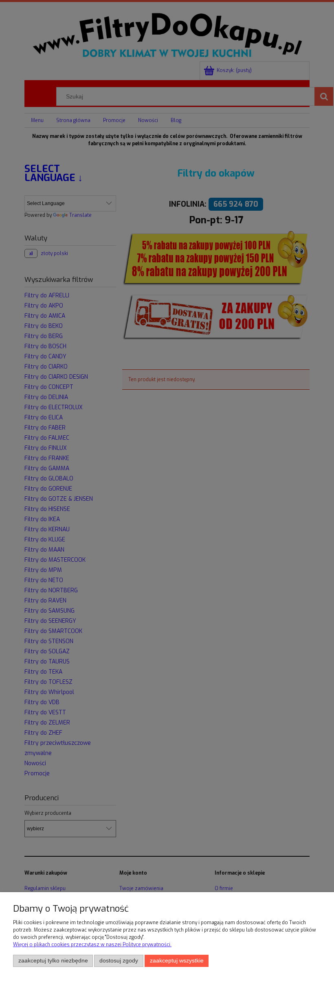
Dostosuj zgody (118, 961)
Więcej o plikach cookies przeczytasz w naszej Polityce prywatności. (92, 944)
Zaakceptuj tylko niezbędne (53, 961)
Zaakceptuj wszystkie (177, 961)
